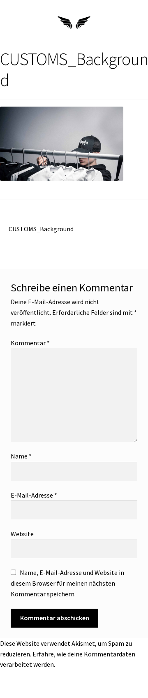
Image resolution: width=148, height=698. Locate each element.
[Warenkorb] (131, 24)
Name (21, 456)
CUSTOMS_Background (41, 228)
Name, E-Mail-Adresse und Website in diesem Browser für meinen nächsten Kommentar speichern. (67, 583)
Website (22, 534)
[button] (14, 24)
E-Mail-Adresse (34, 495)
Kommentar (30, 343)
